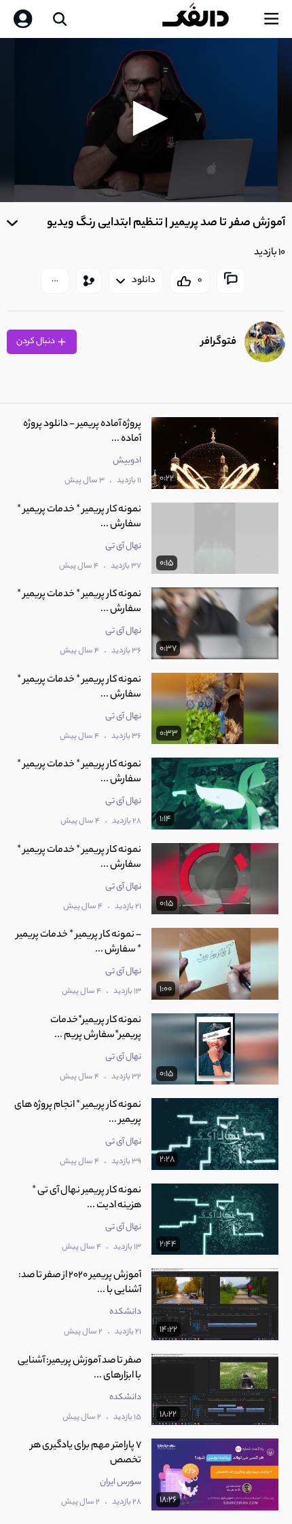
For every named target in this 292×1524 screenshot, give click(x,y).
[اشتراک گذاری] (89, 281)
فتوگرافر (218, 342)
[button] (146, 118)
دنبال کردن (36, 341)
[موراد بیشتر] (55, 281)
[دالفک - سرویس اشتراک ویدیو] (206, 19)
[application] (146, 120)
